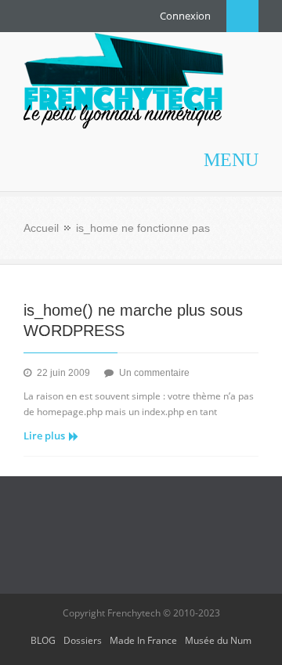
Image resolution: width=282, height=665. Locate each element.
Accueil (41, 228)
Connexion (185, 16)
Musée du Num (218, 640)
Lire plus (44, 435)
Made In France (143, 640)
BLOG (43, 640)
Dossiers (82, 640)
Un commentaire (154, 372)
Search (242, 16)
